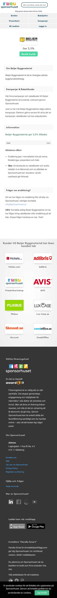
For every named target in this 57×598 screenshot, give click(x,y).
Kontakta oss (11, 457)
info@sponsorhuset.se (15, 204)
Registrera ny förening (15, 471)
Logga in (43, 26)
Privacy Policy (12, 468)
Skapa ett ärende (12, 486)
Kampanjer (43, 20)
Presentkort (14, 20)
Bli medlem (14, 26)
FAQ (7, 461)
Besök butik (28, 54)
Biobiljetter (43, 15)
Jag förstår (42, 592)
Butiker (14, 15)
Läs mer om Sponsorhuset (17, 464)
